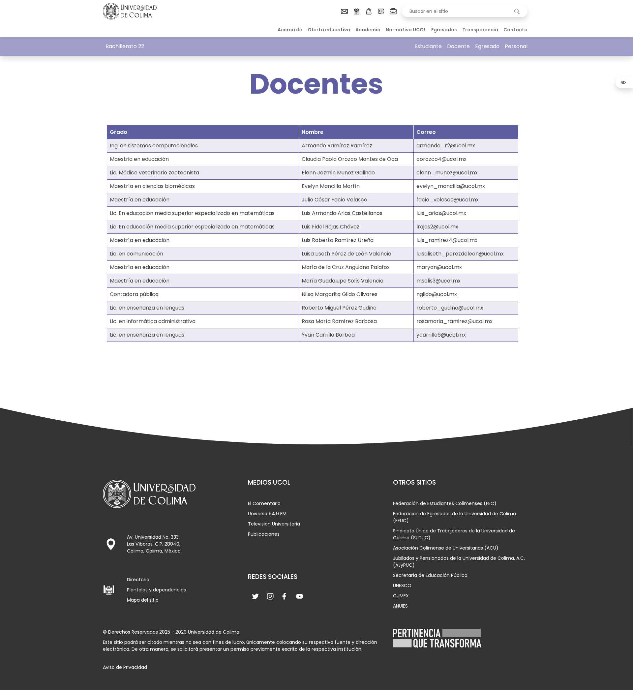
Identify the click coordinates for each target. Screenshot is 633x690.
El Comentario (264, 503)
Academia (367, 29)
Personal (516, 46)
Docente (458, 46)
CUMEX (401, 595)
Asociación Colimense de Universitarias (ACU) (445, 548)
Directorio (138, 579)
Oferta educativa (329, 29)
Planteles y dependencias (156, 589)
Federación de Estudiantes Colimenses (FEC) (445, 503)
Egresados (444, 29)
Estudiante (428, 46)
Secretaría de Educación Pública (430, 575)
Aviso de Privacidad (125, 667)
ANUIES (400, 606)
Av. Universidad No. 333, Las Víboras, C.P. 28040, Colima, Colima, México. (154, 544)
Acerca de (290, 29)
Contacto (515, 29)
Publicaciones (264, 534)
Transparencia (480, 29)
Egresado (487, 46)
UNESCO (402, 585)
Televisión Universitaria (274, 524)
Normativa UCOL (406, 29)
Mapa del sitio (143, 600)
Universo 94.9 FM (267, 513)
